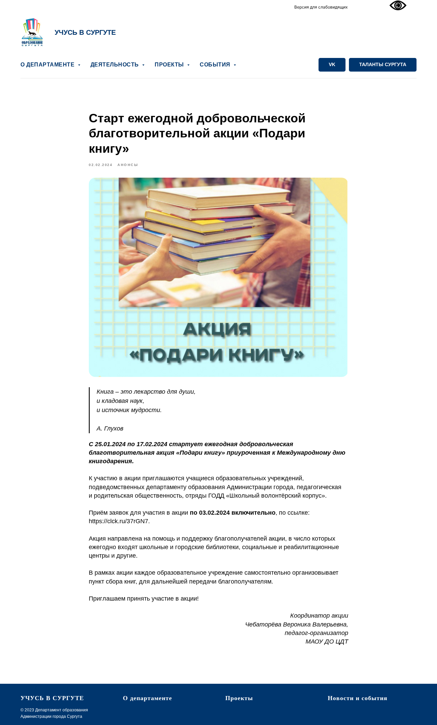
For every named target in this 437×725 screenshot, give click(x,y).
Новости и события (357, 698)
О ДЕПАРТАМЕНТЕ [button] (48, 64)
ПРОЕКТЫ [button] (170, 64)
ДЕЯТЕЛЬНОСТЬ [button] (115, 64)
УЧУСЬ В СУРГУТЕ (85, 32)
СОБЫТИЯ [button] (216, 64)
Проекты (239, 698)
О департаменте (147, 698)
